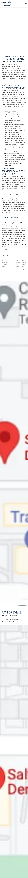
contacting (19, 210)
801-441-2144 (9, 621)
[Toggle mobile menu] (26, 3)
